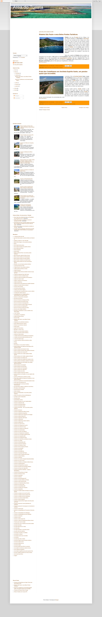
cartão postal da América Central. (20, 268)
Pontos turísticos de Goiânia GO (20, 357)
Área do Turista (28, 7)
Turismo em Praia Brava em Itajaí (20, 472)
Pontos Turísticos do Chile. (19, 371)
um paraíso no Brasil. (18, 534)
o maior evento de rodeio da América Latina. (23, 340)
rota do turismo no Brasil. (19, 389)
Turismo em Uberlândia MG (19, 486)
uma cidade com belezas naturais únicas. (22, 547)
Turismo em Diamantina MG (19, 442)
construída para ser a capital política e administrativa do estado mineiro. (21, 295)
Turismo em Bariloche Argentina (20, 413)
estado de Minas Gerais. (19, 316)
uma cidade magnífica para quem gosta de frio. (23, 551)
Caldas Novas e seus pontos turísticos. (22, 267)
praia (74, 80)
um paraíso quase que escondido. (21, 535)
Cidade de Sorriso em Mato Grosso (21, 275)
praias (77, 37)
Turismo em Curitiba (18, 440)
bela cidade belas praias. (19, 245)
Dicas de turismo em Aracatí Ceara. (21, 301)
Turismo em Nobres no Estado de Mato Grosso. (23, 462)
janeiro (16, 86)
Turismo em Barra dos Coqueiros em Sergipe (23, 414)
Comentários (17, 98)
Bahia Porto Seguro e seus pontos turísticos (23, 242)
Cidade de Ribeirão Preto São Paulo (21, 274)
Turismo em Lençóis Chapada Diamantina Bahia (24, 458)
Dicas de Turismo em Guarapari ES (21, 302)
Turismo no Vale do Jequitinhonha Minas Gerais (24, 520)
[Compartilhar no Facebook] (69, 66)
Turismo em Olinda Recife (19, 463)
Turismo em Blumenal (18, 419)
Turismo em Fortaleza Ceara (20, 445)
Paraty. (15, 341)
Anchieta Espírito (78, 76)
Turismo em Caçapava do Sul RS (21, 425)
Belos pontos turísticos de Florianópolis (22, 256)
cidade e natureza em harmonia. (20, 280)
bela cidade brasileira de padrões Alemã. (22, 246)
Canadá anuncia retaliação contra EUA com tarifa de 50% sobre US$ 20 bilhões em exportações (24, 229)
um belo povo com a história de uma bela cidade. (24, 523)
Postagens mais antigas (84, 107)
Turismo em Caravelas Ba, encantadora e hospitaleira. (25, 205)
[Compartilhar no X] (68, 66)
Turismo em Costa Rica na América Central (23, 439)
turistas (79, 88)
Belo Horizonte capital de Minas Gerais (22, 255)
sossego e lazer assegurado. (20, 396)
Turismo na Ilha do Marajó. (19, 499)
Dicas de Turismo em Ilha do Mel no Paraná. (23, 304)
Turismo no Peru (17, 517)
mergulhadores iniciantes (66, 58)
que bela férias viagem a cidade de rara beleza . (24, 386)
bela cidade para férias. (19, 248)
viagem (15, 555)
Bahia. (15, 243)
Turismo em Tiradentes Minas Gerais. (21, 483)
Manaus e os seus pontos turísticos (21, 331)
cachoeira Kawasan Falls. (19, 265)
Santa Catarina (17, 391)
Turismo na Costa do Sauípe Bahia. (21, 497)
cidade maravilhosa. (18, 282)
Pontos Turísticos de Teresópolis (20, 368)
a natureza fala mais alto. (19, 236)
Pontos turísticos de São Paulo (20, 366)
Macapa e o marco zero (19, 329)
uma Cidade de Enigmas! (19, 549)
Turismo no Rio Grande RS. (19, 518)
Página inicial (64, 107)
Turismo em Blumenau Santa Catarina (22, 420)
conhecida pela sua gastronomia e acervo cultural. (24, 291)
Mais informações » (43, 62)
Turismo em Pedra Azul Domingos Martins (22, 466)
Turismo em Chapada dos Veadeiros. (21, 433)
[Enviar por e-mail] (65, 66)
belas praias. (16, 251)
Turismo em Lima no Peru (19, 460)
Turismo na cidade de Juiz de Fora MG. (22, 493)
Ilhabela (71, 47)
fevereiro (17, 84)
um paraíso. (16, 537)
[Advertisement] (49, 21)
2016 (15, 71)
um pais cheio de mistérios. (19, 531)
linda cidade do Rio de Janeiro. (20, 323)
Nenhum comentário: (59, 65)
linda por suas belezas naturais (20, 325)
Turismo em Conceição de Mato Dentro (22, 434)
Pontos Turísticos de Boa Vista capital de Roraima (24, 350)
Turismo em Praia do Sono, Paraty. (21, 590)
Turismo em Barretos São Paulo (20, 417)
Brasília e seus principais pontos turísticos (22, 264)
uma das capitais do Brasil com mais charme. (23, 552)
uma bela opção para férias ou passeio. (22, 546)
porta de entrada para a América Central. (22, 376)
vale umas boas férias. (18, 554)
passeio (15, 343)
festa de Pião (16, 317)
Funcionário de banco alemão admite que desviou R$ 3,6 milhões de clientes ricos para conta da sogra (24, 223)
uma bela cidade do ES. (19, 541)
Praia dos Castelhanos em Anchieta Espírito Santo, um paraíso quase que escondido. (23, 588)
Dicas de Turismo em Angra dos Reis (21, 299)
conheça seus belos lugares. (20, 289)
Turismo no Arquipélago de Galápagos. (22, 512)
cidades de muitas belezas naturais (21, 285)
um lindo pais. (17, 528)
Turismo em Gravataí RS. (19, 451)
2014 (15, 90)
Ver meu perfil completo (17, 64)
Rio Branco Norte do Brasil (19, 388)
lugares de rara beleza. (18, 328)
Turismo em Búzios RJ (18, 422)
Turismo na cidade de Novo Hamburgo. (22, 496)
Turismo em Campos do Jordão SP (21, 428)
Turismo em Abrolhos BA (19, 402)
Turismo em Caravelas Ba (19, 429)
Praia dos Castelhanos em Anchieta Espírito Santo (24, 380)
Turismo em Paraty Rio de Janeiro (21, 465)
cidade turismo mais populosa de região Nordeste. (24, 283)
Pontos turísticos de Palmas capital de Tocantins (24, 360)
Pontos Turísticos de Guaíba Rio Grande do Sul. (23, 359)
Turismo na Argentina (18, 489)
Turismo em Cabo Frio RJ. (19, 423)
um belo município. (18, 525)
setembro (17, 75)
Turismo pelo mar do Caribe (19, 521)
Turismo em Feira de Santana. (20, 443)
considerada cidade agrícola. (20, 292)
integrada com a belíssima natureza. (21, 322)
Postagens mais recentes (44, 107)
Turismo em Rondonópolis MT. (26, 178)
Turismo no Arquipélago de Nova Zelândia (22, 514)
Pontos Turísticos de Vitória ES (20, 369)
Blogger (57, 599)
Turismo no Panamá (18, 515)
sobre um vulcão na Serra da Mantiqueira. (22, 395)
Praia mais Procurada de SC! (20, 382)
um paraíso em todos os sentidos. (21, 532)
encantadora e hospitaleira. (19, 314)
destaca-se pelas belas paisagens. (21, 296)
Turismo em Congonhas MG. (20, 436)
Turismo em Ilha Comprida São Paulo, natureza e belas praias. (26, 187)
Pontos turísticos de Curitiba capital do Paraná (23, 356)
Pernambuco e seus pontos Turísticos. (21, 344)
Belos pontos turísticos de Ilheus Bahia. (22, 258)
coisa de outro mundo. (18, 286)
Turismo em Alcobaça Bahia (19, 404)
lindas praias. (16, 326)
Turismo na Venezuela (18, 508)
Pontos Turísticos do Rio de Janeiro (21, 372)
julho (16, 82)
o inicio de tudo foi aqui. (19, 338)
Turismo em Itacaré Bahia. (19, 455)
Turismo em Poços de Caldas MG (21, 468)
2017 (15, 70)
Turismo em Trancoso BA (19, 484)
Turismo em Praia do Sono (19, 473)
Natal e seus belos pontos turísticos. (21, 332)
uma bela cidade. (17, 544)
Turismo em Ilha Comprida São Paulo (21, 454)
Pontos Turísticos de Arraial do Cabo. (21, 349)
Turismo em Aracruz (18, 410)
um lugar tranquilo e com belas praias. (22, 529)
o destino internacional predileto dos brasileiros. (24, 335)
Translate (23, 57)
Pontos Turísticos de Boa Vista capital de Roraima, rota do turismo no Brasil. (27, 127)
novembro (17, 73)
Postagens (17, 95)
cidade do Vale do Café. (19, 278)
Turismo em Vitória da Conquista (20, 487)
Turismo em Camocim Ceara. (20, 426)
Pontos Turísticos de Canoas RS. (27, 135)
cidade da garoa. (17, 270)
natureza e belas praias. (19, 334)
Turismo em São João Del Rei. (20, 481)
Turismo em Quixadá (18, 475)
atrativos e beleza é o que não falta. (21, 240)
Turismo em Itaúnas (18, 457)
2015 (15, 88)
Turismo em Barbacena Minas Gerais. (21, 411)
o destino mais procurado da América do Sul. (23, 337)
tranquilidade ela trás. (18, 399)
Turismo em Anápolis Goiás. (19, 405)
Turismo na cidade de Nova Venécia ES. (22, 494)
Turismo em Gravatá (18, 449)
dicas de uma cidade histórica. (20, 309)
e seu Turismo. (17, 313)
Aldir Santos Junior (18, 62)
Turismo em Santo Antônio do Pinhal (21, 479)
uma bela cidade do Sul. (19, 543)
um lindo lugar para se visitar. (20, 526)
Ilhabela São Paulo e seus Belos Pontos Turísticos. (58, 34)
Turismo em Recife (18, 476)
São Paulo (86, 38)
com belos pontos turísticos (19, 288)
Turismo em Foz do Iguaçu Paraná (21, 446)
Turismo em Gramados (18, 448)
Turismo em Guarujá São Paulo (20, 452)
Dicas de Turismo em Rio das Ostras (21, 307)
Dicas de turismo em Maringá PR (20, 306)
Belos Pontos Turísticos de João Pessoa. (22, 260)
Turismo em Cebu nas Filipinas (20, 431)
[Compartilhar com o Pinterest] (71, 66)
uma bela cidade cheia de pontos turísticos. (23, 540)
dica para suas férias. (18, 298)
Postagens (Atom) (46, 109)
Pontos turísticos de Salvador (20, 364)
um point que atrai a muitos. (19, 538)
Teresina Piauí (17, 398)
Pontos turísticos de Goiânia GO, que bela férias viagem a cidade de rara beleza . (27, 196)
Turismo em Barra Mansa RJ (20, 416)
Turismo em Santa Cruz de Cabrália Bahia (22, 401)
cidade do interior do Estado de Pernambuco (23, 277)
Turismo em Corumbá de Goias (20, 437)
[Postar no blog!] (67, 66)
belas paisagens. (17, 249)
